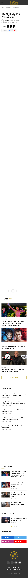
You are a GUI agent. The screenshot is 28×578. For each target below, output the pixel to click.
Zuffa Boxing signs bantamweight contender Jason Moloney (17, 504)
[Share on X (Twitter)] (11, 26)
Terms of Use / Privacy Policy (14, 569)
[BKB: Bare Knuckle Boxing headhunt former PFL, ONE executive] (14, 358)
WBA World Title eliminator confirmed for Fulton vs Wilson (13, 347)
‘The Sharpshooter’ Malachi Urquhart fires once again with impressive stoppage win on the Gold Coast (13, 323)
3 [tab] (14, 526)
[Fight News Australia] (14, 2)
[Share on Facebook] (8, 26)
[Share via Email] (14, 26)
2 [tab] (13, 526)
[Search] (26, 2)
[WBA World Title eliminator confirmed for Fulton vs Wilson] (14, 335)
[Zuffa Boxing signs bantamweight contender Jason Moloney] (5, 504)
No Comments (6, 22)
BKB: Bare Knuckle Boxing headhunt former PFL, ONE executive (12, 370)
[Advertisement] (14, 448)
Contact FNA (15, 567)
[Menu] (2, 2)
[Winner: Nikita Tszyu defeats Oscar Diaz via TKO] (5, 520)
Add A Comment (14, 377)
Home (9, 567)
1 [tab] (12, 526)
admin (7, 20)
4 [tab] (16, 526)
